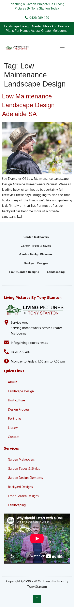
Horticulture (16, 400)
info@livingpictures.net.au (29, 342)
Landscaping (56, 271)
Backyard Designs (36, 263)
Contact (14, 436)
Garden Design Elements (36, 254)
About (12, 381)
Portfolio (14, 418)
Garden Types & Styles (36, 245)
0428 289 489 (21, 351)
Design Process (19, 409)
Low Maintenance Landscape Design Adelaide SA (28, 105)
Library (13, 427)
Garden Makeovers (36, 237)
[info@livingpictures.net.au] (6, 342)
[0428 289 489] (6, 351)
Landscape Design (21, 391)
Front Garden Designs (24, 271)
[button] (62, 47)
